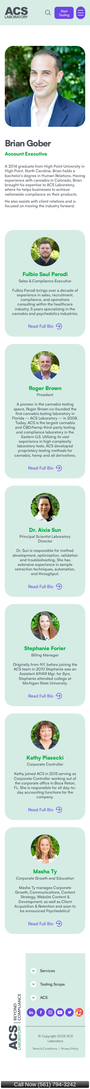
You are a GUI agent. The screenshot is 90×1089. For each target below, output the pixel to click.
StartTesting (64, 13)
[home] (16, 13)
